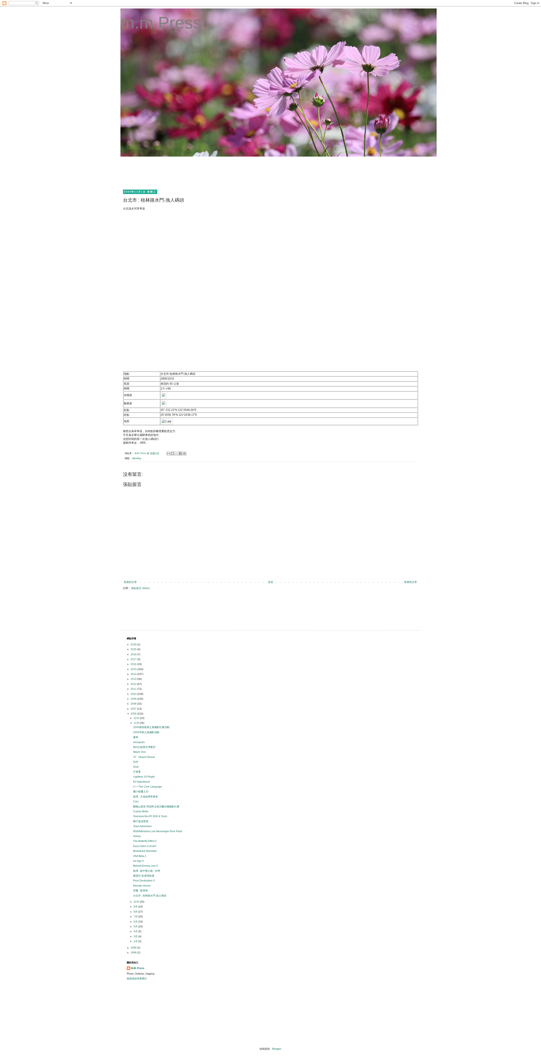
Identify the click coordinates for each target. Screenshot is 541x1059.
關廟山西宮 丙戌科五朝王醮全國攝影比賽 (156, 806)
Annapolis (139, 742)
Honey (137, 836)
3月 (136, 936)
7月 (136, 916)
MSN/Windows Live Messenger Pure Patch (157, 831)
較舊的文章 (410, 582)
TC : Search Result (144, 757)
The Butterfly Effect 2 (145, 841)
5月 (136, 926)
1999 (134, 947)
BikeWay (136, 458)
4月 (136, 931)
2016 (134, 664)
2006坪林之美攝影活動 (146, 732)
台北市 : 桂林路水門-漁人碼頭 (149, 895)
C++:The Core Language (147, 786)
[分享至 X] (176, 453)
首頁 (270, 582)
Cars (136, 801)
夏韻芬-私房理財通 (143, 875)
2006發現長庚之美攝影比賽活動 (151, 727)
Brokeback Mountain (145, 851)
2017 (134, 659)
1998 (134, 952)
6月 (136, 921)
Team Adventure (142, 826)
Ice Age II (138, 860)
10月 (137, 901)
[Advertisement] (204, 172)
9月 (136, 906)
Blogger (276, 1048)
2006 (134, 713)
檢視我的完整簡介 (137, 978)
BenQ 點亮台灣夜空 (144, 747)
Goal (136, 766)
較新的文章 (130, 582)
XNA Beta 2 (139, 856)
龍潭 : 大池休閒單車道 (145, 796)
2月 (136, 941)
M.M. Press (137, 968)
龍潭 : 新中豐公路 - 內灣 (146, 870)
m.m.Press (160, 22)
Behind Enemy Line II (145, 865)
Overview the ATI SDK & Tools (150, 816)
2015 (134, 669)
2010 (134, 694)
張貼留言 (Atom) (140, 588)
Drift (135, 761)
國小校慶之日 (140, 791)
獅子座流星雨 (140, 821)
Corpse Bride (140, 811)
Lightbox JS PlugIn (144, 776)
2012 (134, 684)
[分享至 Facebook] (180, 453)
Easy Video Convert (144, 846)
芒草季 (137, 771)
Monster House (142, 885)
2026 (134, 644)
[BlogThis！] (172, 453)
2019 (134, 654)
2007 (134, 708)
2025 (134, 649)
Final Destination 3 (144, 880)
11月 (137, 723)
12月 (137, 718)
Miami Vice (139, 752)
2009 (134, 698)
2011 (134, 688)
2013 (134, 679)
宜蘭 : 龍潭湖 (140, 890)
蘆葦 (135, 737)
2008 (134, 703)
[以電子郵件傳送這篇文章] (168, 453)
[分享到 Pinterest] (184, 453)
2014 (134, 674)
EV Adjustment (141, 781)
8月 (136, 911)
